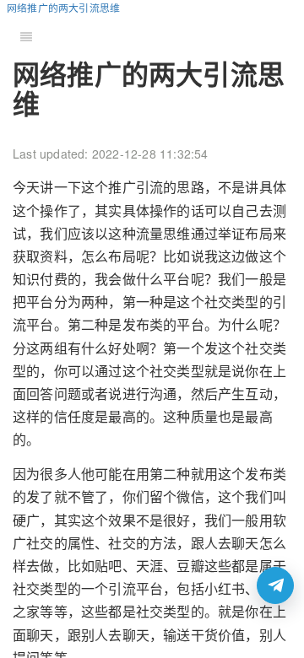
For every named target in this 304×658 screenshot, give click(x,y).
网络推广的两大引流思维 (63, 7)
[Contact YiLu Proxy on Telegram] (275, 585)
